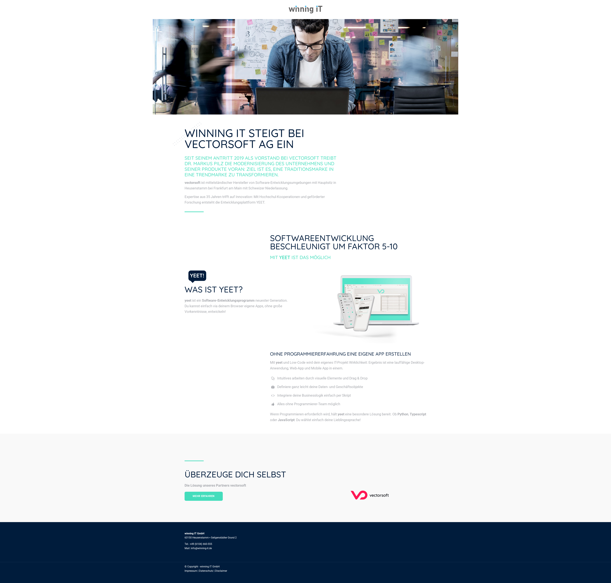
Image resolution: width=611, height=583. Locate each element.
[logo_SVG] (305, 9)
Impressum (191, 570)
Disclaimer (221, 570)
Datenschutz (206, 570)
